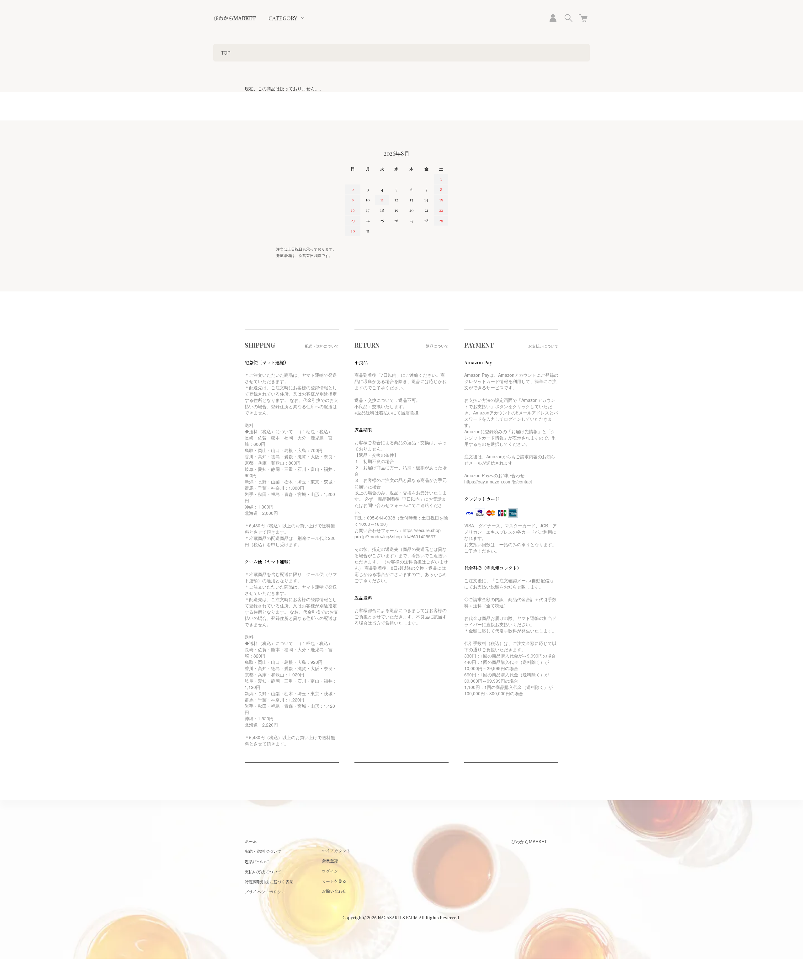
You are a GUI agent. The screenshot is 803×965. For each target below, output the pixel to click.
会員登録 (330, 861)
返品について (257, 862)
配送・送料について (263, 851)
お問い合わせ (334, 891)
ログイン (330, 871)
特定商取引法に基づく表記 (269, 882)
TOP (226, 52)
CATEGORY (283, 18)
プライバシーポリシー (265, 892)
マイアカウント (336, 851)
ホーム (251, 841)
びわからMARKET (234, 18)
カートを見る (334, 881)
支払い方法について (263, 872)
